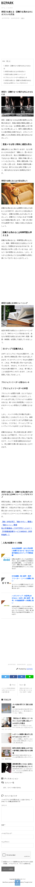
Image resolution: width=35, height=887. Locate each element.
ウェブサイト (5, 842)
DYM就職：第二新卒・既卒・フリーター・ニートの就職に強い (23, 578)
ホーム (3, 8)
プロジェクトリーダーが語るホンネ (15, 77)
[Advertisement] (17, 40)
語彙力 (22, 18)
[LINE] (29, 676)
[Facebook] (13, 676)
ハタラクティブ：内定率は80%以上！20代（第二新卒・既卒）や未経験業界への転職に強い (23, 599)
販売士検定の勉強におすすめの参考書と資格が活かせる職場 (22, 750)
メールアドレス (6, 833)
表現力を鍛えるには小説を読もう (15, 71)
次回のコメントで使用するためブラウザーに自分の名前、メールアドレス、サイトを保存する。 (18, 862)
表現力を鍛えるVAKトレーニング (14, 74)
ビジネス (10, 8)
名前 (3, 825)
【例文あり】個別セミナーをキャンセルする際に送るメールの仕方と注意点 (22, 720)
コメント (4, 805)
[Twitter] (5, 676)
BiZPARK (30, 669)
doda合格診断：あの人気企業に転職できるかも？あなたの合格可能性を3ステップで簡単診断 (23, 551)
